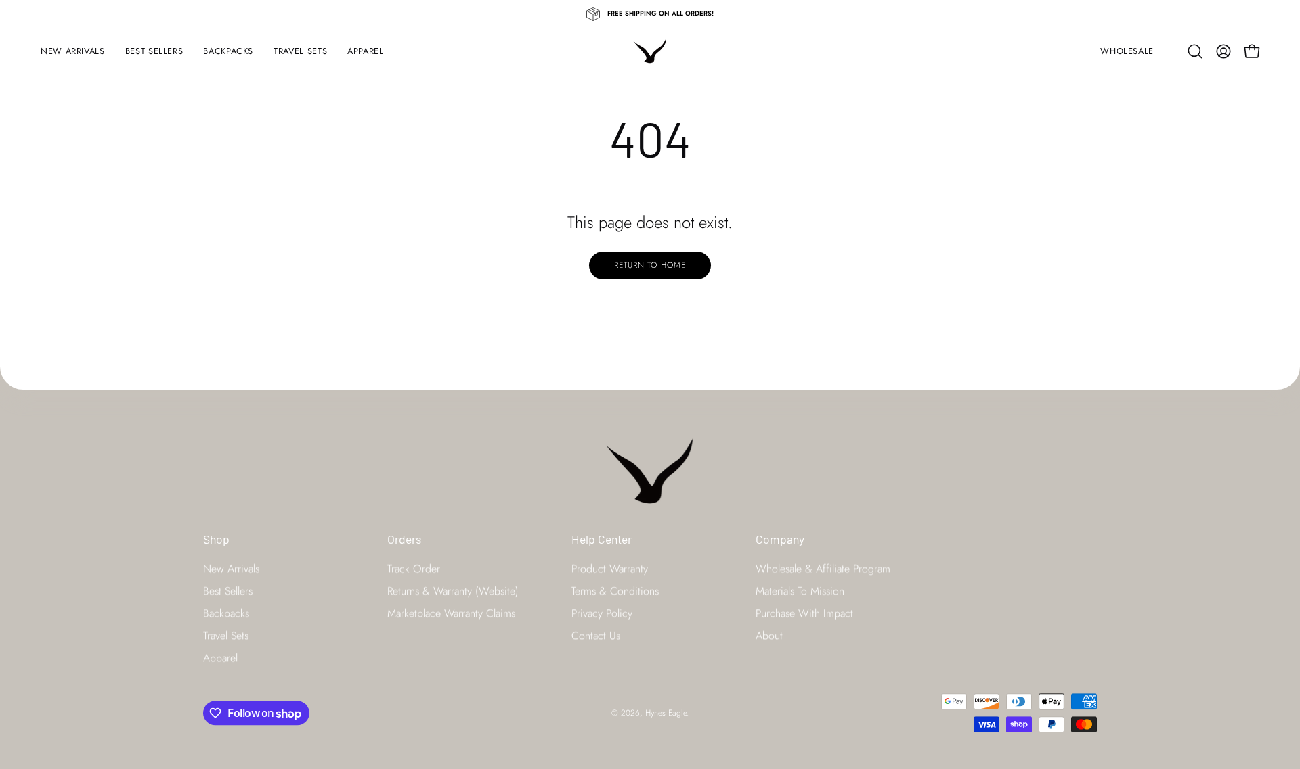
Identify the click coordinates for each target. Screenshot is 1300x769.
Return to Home (650, 265)
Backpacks (226, 613)
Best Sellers (228, 591)
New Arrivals (231, 568)
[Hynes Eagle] (650, 51)
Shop (216, 539)
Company (780, 539)
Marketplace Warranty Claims (451, 613)
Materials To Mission (800, 591)
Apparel (220, 658)
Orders (404, 539)
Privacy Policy (601, 613)
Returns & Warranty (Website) (453, 591)
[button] (1195, 51)
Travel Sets (225, 635)
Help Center (601, 539)
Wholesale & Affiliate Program (823, 568)
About (769, 635)
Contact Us (595, 635)
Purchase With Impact (804, 613)
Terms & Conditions (615, 591)
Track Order (413, 568)
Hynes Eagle (666, 713)
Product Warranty (609, 568)
